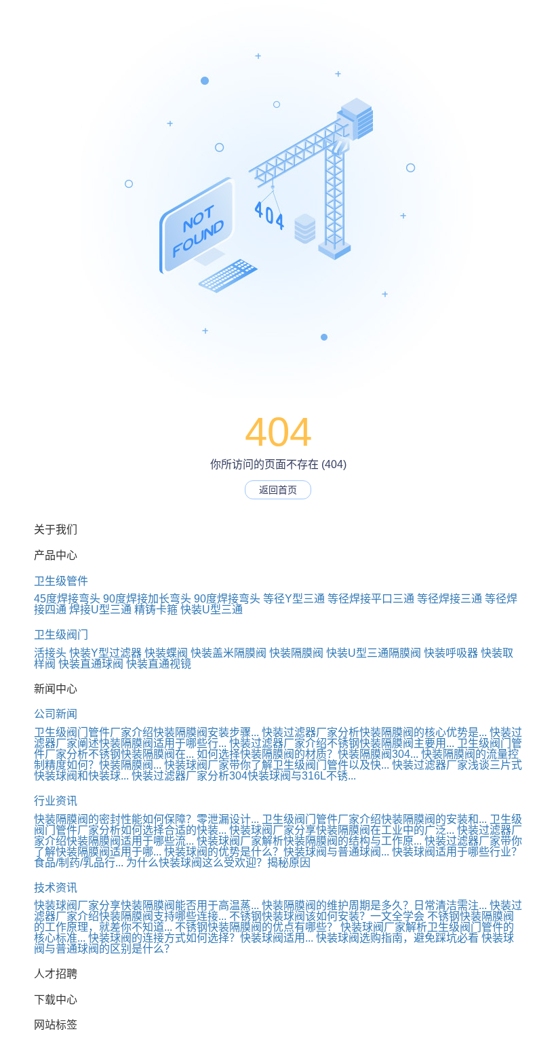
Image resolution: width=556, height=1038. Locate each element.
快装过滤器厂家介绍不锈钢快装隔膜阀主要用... (341, 743)
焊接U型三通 (100, 609)
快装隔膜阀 (296, 653)
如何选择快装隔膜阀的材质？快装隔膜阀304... (307, 754)
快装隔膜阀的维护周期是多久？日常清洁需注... (374, 905)
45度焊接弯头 (67, 598)
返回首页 (278, 489)
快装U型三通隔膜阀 (373, 653)
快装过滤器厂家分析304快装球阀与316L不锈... (244, 776)
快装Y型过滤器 (105, 653)
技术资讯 (55, 887)
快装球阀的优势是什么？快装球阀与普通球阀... (276, 852)
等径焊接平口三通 (370, 598)
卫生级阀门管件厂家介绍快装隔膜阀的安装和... (374, 819)
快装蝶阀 (166, 653)
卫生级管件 (61, 581)
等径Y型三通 (294, 598)
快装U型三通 (211, 609)
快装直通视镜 (158, 664)
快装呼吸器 (451, 653)
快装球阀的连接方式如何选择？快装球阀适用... (200, 938)
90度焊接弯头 (227, 598)
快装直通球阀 (90, 664)
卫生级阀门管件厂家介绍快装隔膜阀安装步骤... (146, 732)
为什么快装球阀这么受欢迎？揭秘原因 (218, 862)
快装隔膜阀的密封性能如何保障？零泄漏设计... (146, 819)
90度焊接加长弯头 (147, 598)
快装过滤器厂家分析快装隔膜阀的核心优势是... (374, 732)
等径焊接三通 (449, 598)
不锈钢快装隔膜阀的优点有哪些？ (256, 927)
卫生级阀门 (61, 634)
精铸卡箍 (156, 609)
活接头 (50, 653)
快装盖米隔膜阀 (228, 653)
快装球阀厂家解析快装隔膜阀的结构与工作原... (309, 841)
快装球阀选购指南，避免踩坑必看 (397, 938)
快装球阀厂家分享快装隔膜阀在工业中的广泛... (341, 830)
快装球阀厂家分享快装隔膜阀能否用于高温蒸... (146, 905)
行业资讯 (55, 801)
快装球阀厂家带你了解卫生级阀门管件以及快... (276, 765)
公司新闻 (55, 714)
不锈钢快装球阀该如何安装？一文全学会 (326, 916)
